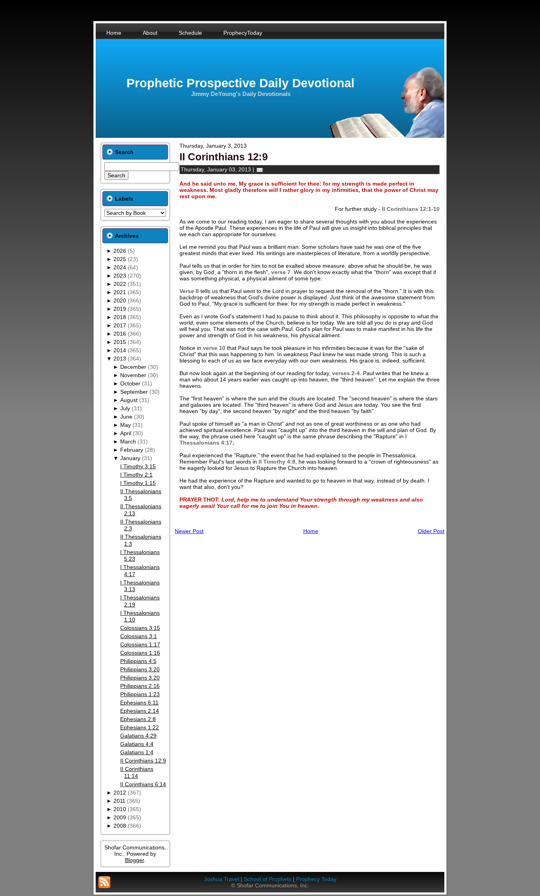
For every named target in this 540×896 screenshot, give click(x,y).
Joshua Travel (221, 879)
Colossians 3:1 (138, 636)
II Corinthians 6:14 (143, 784)
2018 (119, 317)
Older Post (431, 531)
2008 (119, 826)
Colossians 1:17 (140, 644)
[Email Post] (260, 169)
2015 (119, 342)
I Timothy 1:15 (138, 483)
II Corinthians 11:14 (136, 772)
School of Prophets (267, 879)
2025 (119, 259)
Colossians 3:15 (140, 628)
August (129, 400)
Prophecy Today (316, 879)
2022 (119, 284)
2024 (119, 267)
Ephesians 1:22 (139, 727)
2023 (119, 275)
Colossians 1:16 (140, 653)
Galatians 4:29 (138, 736)
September (134, 392)
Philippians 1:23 (140, 694)
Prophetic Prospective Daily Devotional (241, 83)
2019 (119, 309)
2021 (119, 292)
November (133, 375)
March (128, 441)
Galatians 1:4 (136, 752)
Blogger (134, 860)
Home (310, 531)
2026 (119, 251)
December (133, 367)
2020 (119, 300)
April (125, 433)
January (130, 458)
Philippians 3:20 (140, 669)
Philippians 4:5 (138, 661)
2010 (119, 809)
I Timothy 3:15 (138, 466)
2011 (119, 801)
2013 (119, 358)
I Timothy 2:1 (136, 474)
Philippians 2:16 (140, 686)
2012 (119, 792)
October (130, 383)
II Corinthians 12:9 (143, 760)
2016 (119, 334)
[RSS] (104, 882)
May (125, 425)
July (125, 408)
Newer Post (189, 531)
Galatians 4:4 (136, 744)
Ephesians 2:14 (139, 711)
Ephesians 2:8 (138, 719)
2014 (119, 350)
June (126, 416)
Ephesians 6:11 (139, 702)
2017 (119, 325)
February (131, 450)
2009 (119, 817)
